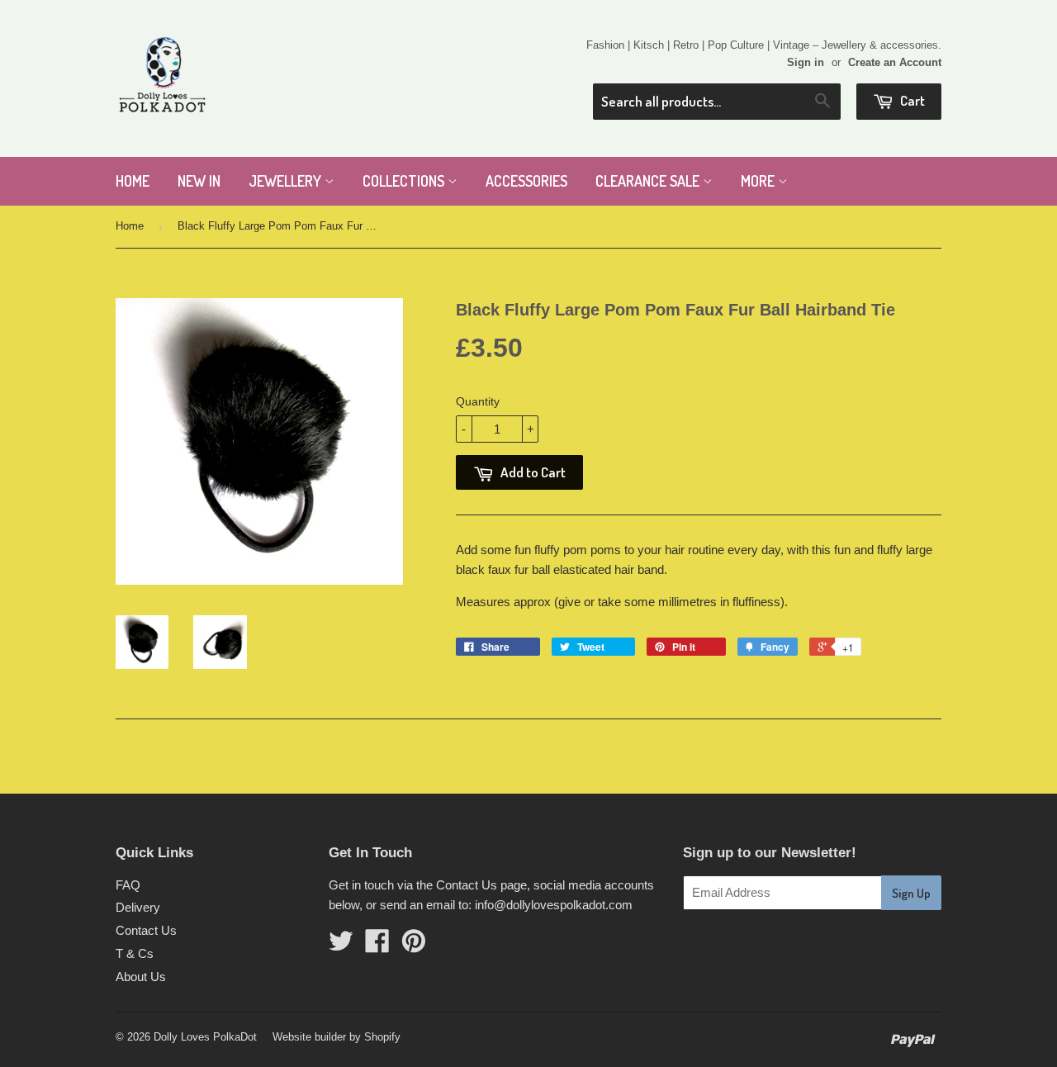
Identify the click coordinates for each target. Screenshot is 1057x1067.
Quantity (478, 401)
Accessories (526, 181)
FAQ (128, 885)
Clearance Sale (649, 181)
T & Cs (135, 953)
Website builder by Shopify (337, 1037)
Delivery (138, 907)
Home (132, 181)
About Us (141, 977)
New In (199, 181)
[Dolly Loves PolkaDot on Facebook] (377, 946)
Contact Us (146, 930)
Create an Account (894, 62)
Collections (405, 181)
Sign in (805, 62)
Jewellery (287, 181)
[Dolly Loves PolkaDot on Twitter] (341, 946)
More (759, 181)
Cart (911, 100)
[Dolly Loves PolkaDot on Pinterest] (413, 946)
